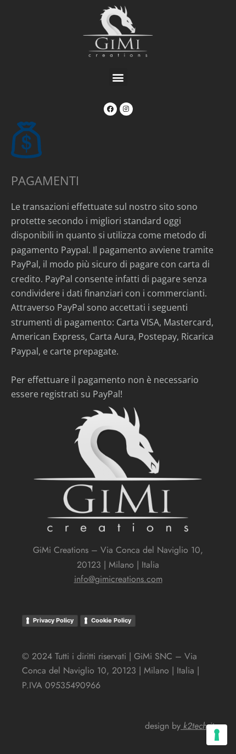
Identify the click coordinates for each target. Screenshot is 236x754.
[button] (118, 77)
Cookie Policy (111, 620)
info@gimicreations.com (118, 579)
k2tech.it (198, 725)
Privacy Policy (53, 620)
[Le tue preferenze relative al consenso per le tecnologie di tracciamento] (216, 734)
